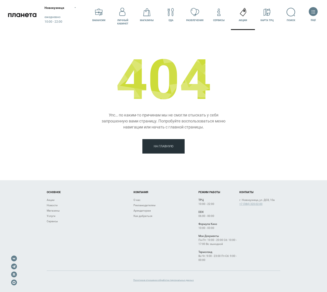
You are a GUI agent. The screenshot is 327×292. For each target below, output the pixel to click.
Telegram (14, 266)
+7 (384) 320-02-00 (250, 204)
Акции (243, 20)
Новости (52, 205)
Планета (22, 15)
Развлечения (195, 20)
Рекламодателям (144, 205)
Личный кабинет (122, 22)
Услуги (51, 216)
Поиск (291, 20)
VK (14, 258)
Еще (313, 20)
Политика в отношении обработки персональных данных (163, 280)
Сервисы (219, 20)
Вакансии (98, 20)
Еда (171, 20)
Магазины (147, 20)
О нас (136, 200)
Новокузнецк (54, 8)
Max (14, 282)
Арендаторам (142, 210)
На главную (164, 146)
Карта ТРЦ (267, 20)
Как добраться (142, 216)
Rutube (14, 274)
